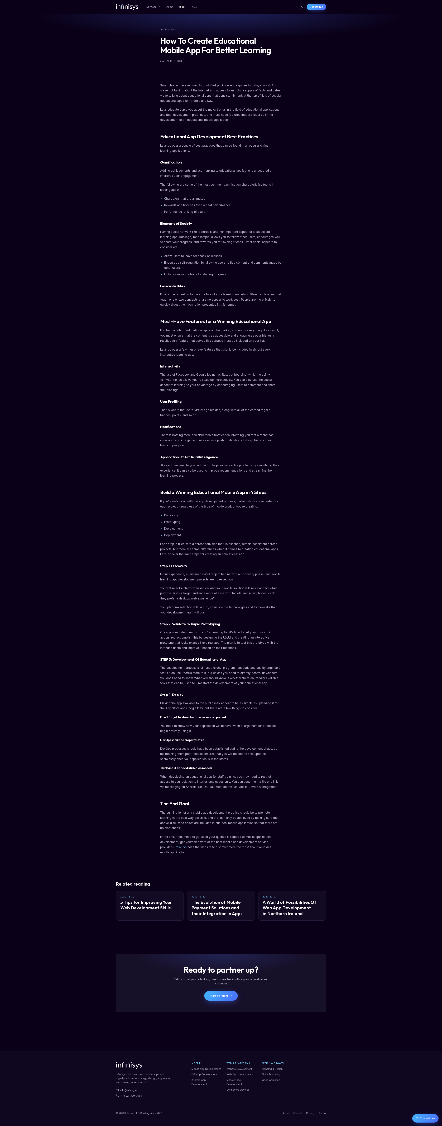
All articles (170, 29)
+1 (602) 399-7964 (131, 1095)
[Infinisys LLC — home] (127, 7)
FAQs (194, 6)
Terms (322, 1113)
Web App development (240, 1074)
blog (179, 60)
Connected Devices (238, 1089)
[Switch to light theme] (302, 7)
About (169, 6)
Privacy (310, 1113)
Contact (297, 1113)
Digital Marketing (271, 1074)
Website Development (239, 1068)
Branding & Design (272, 1068)
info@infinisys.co (129, 1090)
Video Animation (271, 1079)
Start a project (219, 996)
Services (151, 6)
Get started (316, 6)
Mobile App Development (206, 1068)
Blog (182, 6)
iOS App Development (204, 1074)
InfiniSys (181, 847)
